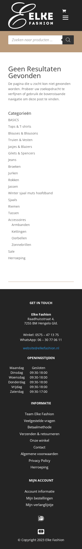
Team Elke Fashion (39, 414)
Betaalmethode (39, 427)
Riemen (14, 206)
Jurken (13, 173)
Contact (39, 447)
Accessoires (17, 220)
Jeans (12, 160)
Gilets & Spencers (21, 153)
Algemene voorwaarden (39, 453)
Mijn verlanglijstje (39, 504)
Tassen (13, 213)
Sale (11, 251)
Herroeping (17, 258)
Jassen (13, 186)
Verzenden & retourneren (39, 434)
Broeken (14, 166)
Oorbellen (19, 238)
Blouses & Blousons (23, 133)
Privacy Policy (39, 460)
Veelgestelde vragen (39, 420)
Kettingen (19, 231)
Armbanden (21, 225)
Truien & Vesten (20, 140)
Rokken (13, 180)
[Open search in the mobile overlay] (41, 39)
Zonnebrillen (21, 244)
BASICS (13, 120)
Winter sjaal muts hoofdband (30, 193)
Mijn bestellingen (39, 498)
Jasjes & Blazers (20, 146)
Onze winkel (39, 440)
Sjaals (12, 200)
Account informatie (39, 491)
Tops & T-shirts (19, 126)
